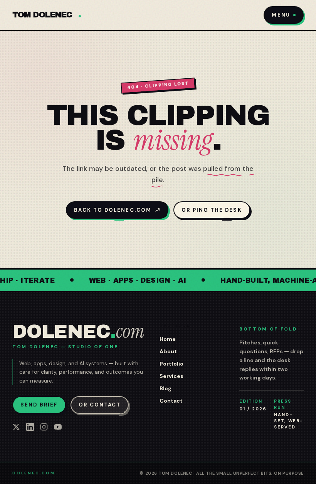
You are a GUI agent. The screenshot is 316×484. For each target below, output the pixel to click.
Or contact (100, 404)
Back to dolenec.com (112, 210)
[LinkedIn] (30, 427)
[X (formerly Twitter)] (16, 427)
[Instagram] (44, 427)
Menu (281, 15)
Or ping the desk (212, 210)
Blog (165, 388)
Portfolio (171, 363)
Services (171, 376)
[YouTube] (58, 427)
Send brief (39, 404)
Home (168, 339)
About (168, 351)
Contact (171, 400)
